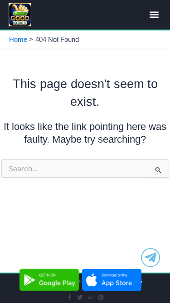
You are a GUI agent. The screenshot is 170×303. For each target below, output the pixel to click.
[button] (153, 14)
